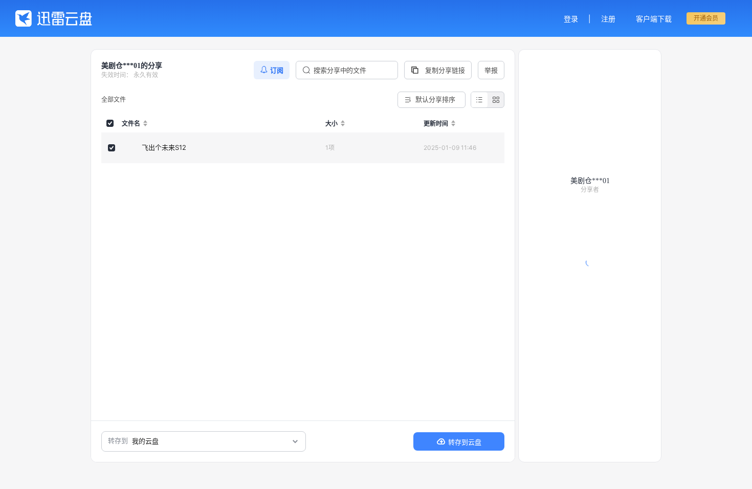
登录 (571, 18)
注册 (608, 18)
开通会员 (706, 18)
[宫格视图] (496, 99)
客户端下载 (654, 18)
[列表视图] (479, 99)
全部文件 (113, 99)
